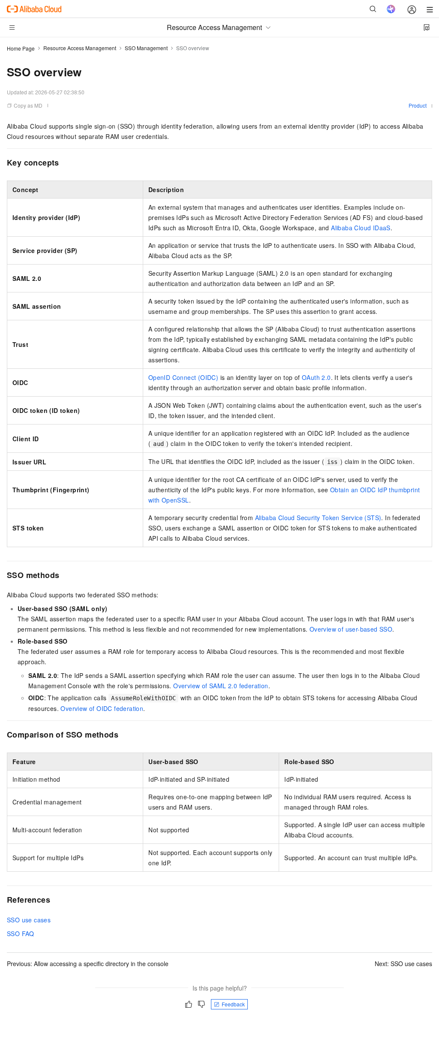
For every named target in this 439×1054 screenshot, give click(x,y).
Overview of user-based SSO (351, 629)
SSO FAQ (20, 933)
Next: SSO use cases (403, 963)
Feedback (233, 1004)
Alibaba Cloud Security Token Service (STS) (318, 517)
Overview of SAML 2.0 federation (220, 685)
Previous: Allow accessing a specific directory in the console (87, 963)
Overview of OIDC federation (101, 708)
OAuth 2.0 (316, 377)
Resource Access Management (79, 47)
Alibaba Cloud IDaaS (361, 227)
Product (418, 105)
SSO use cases (29, 919)
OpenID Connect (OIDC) (183, 377)
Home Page (21, 48)
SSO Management (146, 47)
